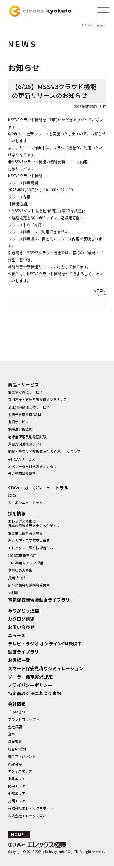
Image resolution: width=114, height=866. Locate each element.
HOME (17, 835)
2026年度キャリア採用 (25, 562)
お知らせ (87, 25)
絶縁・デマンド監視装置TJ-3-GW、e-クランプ (44, 451)
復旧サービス (18, 421)
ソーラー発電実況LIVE (30, 676)
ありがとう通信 (23, 610)
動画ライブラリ (23, 652)
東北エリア (16, 778)
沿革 (11, 733)
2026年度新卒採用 (22, 555)
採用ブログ (16, 577)
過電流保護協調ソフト (25, 444)
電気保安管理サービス (25, 392)
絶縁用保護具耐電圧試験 (27, 436)
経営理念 (15, 741)
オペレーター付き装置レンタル (32, 466)
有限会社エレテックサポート (30, 808)
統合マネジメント (22, 756)
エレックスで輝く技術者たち (30, 547)
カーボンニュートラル (25, 502)
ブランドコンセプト (23, 719)
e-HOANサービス (21, 458)
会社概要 (15, 726)
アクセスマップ (20, 771)
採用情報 (17, 513)
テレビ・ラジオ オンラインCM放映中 (45, 643)
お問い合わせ (21, 627)
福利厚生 (15, 592)
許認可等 (15, 763)
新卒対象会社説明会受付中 (29, 585)
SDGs (12, 495)
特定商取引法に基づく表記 (34, 693)
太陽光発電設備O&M (24, 414)
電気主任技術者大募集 (25, 533)
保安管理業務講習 (22, 473)
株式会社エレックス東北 (27, 815)
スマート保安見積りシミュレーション (45, 668)
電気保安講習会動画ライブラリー (41, 599)
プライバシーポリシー (30, 685)
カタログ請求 (21, 619)
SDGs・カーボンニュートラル (38, 487)
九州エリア (16, 800)
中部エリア (16, 793)
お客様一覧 (19, 660)
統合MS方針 (17, 748)
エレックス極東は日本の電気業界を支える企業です (34, 523)
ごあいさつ (16, 711)
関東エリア (16, 785)
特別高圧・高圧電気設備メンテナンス (37, 399)
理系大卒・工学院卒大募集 (29, 540)
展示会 (101, 25)
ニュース (16, 635)
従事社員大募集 (20, 570)
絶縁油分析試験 (20, 429)
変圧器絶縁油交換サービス (29, 407)
